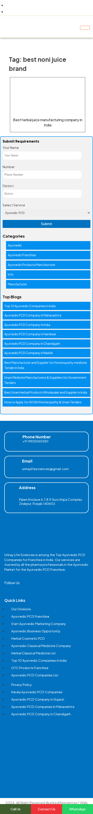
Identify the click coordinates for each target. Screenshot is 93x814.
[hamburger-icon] (85, 28)
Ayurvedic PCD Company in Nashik (28, 353)
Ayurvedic (15, 245)
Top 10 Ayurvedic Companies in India (30, 306)
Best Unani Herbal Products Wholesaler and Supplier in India (45, 392)
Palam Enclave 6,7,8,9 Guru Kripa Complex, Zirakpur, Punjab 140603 (51, 501)
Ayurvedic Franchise (22, 255)
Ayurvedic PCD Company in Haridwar (30, 334)
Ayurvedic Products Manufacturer (31, 265)
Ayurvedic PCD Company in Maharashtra (32, 315)
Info (11, 274)
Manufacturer (17, 284)
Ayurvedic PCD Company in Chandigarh (32, 343)
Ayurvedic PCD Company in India (27, 325)
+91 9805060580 (35, 441)
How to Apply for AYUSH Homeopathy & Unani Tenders (43, 402)
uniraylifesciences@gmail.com (45, 469)
